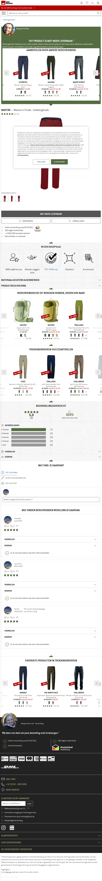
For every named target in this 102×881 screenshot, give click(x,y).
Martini (5, 110)
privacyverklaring (22, 155)
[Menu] (3, 12)
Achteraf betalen (15, 745)
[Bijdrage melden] (17, 526)
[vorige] (6, 73)
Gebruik (8, 545)
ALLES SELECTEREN (59, 162)
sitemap (8, 872)
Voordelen (9, 539)
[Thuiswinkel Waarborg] (62, 747)
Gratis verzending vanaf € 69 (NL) (19, 227)
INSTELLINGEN (41, 162)
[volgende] (95, 73)
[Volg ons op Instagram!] (5, 828)
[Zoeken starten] (98, 13)
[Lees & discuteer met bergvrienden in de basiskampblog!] (14, 828)
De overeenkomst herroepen (16, 849)
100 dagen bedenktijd (14, 230)
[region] (51, 147)
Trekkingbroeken (9, 20)
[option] (13, 262)
